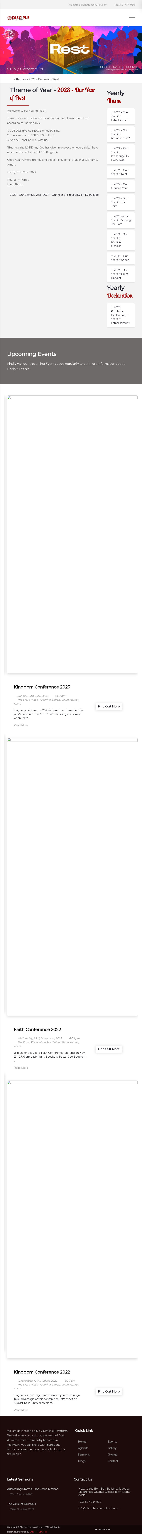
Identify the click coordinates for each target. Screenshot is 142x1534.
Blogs (81, 1461)
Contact (112, 1461)
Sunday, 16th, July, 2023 (32, 695)
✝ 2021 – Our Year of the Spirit (119, 202)
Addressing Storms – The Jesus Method (32, 1489)
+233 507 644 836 (89, 1501)
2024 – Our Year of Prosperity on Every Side (71, 194)
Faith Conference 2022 (37, 1029)
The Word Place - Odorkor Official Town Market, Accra (46, 701)
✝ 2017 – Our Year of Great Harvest (119, 274)
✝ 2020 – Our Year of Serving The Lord (121, 220)
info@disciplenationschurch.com (99, 1508)
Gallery (111, 1448)
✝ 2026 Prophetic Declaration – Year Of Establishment (120, 315)
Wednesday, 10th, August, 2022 (37, 1380)
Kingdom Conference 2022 (42, 1372)
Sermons (83, 1454)
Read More (21, 725)
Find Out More (109, 706)
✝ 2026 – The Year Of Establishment (120, 116)
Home (81, 1441)
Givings (112, 1454)
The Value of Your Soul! (21, 1504)
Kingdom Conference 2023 (42, 687)
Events (112, 1441)
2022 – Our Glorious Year (25, 194)
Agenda (82, 1448)
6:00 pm (59, 695)
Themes (21, 79)
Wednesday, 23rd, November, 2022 (39, 1038)
